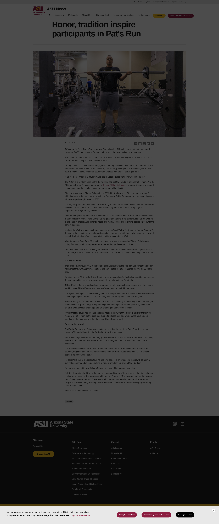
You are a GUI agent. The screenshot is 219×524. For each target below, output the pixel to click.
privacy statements (81, 515)
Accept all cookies (127, 515)
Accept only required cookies (156, 515)
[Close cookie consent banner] (214, 510)
